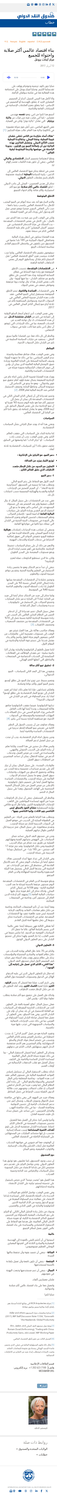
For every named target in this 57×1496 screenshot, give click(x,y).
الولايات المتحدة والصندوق (33, 1449)
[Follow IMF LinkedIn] (47, 4)
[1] (4, 130)
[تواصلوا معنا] (53, 4)
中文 (6, 41)
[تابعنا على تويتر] (46, 1491)
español (31, 41)
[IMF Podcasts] (32, 4)
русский (46, 41)
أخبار (44, 1386)
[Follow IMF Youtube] (20, 1491)
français (13, 41)
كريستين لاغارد (41, 1428)
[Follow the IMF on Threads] (40, 4)
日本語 (39, 41)
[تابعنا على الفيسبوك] (41, 1491)
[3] (32, 624)
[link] (54, 34)
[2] (15, 390)
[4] (8, 719)
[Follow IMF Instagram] (43, 4)
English (22, 41)
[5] (29, 894)
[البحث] (52, 14)
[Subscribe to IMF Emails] (11, 1491)
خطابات (43, 1454)
